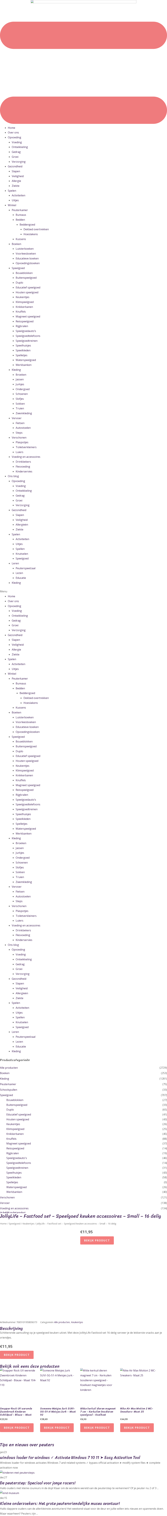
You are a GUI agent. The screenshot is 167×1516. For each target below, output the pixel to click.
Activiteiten (18, 195)
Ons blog (13, 476)
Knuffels (21, 311)
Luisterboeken (25, 248)
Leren (15, 563)
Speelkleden (23, 350)
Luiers (19, 452)
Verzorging (19, 161)
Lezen (19, 573)
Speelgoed (18, 268)
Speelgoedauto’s (26, 331)
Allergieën (22, 524)
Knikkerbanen (24, 307)
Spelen (12, 190)
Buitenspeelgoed (26, 277)
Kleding (16, 370)
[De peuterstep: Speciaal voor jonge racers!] (17, 1472)
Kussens (21, 239)
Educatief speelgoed (28, 287)
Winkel (12, 205)
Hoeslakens (30, 234)
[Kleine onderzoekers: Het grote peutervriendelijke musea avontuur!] (9, 1493)
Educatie (21, 578)
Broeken (21, 374)
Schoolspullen (8, 1089)
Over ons (13, 132)
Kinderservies (24, 471)
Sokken (20, 403)
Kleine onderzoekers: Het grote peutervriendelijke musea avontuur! (60, 1503)
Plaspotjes (22, 442)
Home (11, 128)
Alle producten (9, 1067)
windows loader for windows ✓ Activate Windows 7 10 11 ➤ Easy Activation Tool (70, 1457)
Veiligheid (18, 176)
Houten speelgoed (27, 292)
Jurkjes (20, 384)
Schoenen (22, 394)
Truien (20, 408)
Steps (19, 432)
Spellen (20, 549)
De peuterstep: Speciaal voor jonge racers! (37, 1482)
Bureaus (21, 215)
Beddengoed (27, 224)
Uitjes (15, 200)
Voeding (17, 142)
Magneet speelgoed (28, 316)
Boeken (16, 244)
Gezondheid (15, 166)
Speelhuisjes (23, 345)
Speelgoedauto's (16, 1158)
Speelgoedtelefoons (28, 336)
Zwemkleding (24, 413)
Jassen (20, 379)
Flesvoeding (23, 466)
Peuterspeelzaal (25, 568)
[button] (83, 591)
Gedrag (16, 152)
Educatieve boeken (27, 258)
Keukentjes (22, 297)
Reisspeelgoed (24, 321)
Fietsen (20, 423)
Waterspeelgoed (26, 360)
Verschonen (19, 437)
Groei (15, 157)
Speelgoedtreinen (27, 341)
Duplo (19, 282)
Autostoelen (23, 428)
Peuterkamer (20, 210)
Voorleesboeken (26, 253)
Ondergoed (23, 389)
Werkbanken (23, 365)
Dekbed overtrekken (36, 229)
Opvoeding (14, 137)
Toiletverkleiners (26, 447)
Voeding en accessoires (26, 457)
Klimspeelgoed (25, 302)
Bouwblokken (24, 273)
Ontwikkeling (20, 147)
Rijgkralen (22, 326)
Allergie (16, 181)
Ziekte (15, 186)
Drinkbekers (23, 461)
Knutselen (22, 554)
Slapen (16, 171)
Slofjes (20, 399)
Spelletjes (21, 355)
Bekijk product (97, 1240)
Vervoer (17, 418)
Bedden (20, 219)
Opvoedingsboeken (28, 263)
